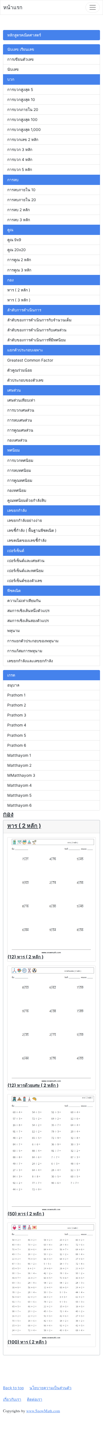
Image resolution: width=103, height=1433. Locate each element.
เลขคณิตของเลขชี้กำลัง (26, 540)
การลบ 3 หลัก (18, 219)
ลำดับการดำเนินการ (24, 310)
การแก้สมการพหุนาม (24, 651)
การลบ (12, 179)
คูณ (10, 229)
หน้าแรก (12, 7)
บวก (10, 79)
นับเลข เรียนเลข (20, 49)
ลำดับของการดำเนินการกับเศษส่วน (36, 330)
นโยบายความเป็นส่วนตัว (51, 1388)
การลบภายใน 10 (21, 189)
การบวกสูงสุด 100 (22, 119)
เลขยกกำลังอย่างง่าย (24, 520)
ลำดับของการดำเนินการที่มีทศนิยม (36, 340)
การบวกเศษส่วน (20, 410)
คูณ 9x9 (14, 239)
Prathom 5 (16, 735)
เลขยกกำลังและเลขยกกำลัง (30, 661)
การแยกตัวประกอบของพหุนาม (32, 641)
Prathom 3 (16, 715)
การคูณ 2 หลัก (19, 259)
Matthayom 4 (19, 785)
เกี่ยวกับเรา (12, 1399)
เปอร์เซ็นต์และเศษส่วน (25, 560)
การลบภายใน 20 (21, 199)
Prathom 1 (16, 695)
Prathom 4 (16, 725)
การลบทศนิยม (19, 470)
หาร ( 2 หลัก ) (18, 290)
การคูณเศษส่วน (20, 430)
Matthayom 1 (19, 755)
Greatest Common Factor (30, 360)
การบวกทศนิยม (20, 460)
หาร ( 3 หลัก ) (18, 300)
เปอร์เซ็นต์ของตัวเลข (24, 580)
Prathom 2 (16, 705)
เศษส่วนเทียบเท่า (21, 400)
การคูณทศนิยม (19, 480)
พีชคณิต (14, 590)
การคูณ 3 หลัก (19, 270)
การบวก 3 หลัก (19, 149)
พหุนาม (13, 630)
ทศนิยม (13, 450)
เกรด (11, 675)
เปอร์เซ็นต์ (15, 550)
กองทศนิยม (16, 490)
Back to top (13, 1388)
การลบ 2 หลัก (18, 209)
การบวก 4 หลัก (19, 159)
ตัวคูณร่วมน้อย (19, 370)
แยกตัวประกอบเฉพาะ (25, 350)
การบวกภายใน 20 (22, 109)
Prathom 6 (16, 745)
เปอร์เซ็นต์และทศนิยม (25, 570)
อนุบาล (13, 685)
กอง (10, 280)
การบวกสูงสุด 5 (20, 89)
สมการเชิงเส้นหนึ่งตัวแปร (28, 610)
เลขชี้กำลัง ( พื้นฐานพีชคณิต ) (31, 530)
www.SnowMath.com (43, 1410)
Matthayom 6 (19, 805)
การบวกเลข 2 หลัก (22, 139)
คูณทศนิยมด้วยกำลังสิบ (26, 500)
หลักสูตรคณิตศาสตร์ (24, 35)
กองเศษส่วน (17, 440)
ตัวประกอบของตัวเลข (25, 380)
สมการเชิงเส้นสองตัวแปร (28, 620)
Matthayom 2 (19, 765)
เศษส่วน (14, 390)
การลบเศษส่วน (19, 420)
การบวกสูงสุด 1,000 (24, 129)
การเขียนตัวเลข (20, 59)
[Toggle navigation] (93, 7)
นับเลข (13, 69)
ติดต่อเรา (34, 1399)
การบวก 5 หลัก (19, 169)
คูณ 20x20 (16, 249)
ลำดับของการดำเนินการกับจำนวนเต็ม (39, 320)
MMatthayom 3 (21, 775)
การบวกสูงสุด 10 (21, 99)
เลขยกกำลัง (17, 510)
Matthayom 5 (19, 795)
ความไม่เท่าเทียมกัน (24, 600)
